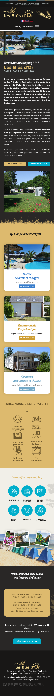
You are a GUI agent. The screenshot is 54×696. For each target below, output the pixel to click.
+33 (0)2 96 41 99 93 (23, 26)
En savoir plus (27, 286)
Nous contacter (15, 164)
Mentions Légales (10, 686)
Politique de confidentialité (32, 686)
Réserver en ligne (39, 164)
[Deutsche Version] (31, 21)
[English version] (27, 21)
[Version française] (22, 21)
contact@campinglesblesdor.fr (29, 679)
